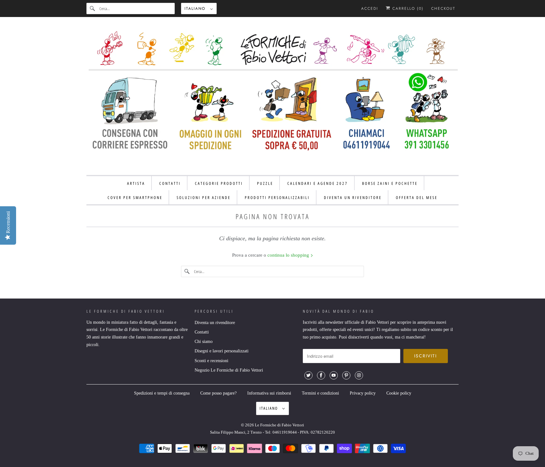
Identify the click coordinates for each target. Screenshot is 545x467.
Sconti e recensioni (211, 360)
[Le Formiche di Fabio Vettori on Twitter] (308, 375)
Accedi (369, 8)
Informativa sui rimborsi (269, 393)
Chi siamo (204, 341)
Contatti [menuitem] (170, 183)
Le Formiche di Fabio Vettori (279, 425)
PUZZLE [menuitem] (265, 183)
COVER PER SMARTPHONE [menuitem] (135, 197)
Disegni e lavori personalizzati (222, 351)
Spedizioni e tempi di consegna (162, 393)
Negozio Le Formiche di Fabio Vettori (229, 370)
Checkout (443, 8)
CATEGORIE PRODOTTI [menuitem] (219, 183)
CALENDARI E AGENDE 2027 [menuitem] (317, 183)
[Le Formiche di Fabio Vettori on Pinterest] (346, 375)
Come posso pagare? (218, 393)
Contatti (202, 332)
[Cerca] (92, 8)
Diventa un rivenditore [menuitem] (353, 197)
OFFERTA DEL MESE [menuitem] (416, 197)
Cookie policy (398, 393)
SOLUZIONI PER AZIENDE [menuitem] (204, 197)
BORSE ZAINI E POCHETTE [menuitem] (390, 183)
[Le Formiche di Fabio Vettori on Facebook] (321, 375)
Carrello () (407, 8)
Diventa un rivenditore (215, 322)
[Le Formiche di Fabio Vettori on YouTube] (334, 375)
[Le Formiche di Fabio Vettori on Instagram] (359, 375)
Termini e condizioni (320, 393)
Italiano (196, 8)
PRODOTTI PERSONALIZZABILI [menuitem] (277, 197)
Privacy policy (363, 393)
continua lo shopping (288, 255)
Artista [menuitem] (136, 183)
